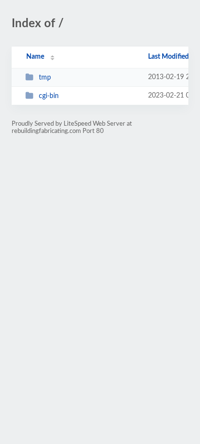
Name (35, 56)
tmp (45, 77)
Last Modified (168, 56)
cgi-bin (49, 96)
